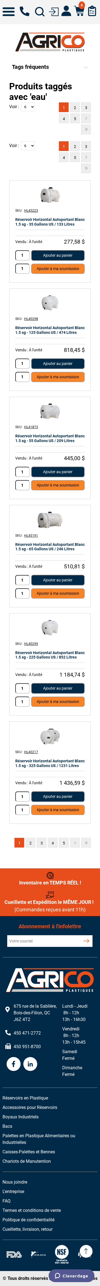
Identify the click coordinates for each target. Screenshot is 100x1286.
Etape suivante (86, 118)
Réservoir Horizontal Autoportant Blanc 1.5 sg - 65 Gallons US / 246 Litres (50, 546)
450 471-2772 (24, 11)
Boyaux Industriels (20, 1116)
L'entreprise (13, 1191)
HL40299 (31, 644)
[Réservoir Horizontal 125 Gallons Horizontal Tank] (50, 303)
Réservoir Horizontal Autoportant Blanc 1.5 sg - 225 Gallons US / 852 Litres (50, 655)
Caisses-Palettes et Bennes (28, 1151)
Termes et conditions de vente (31, 1210)
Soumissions (92, 11)
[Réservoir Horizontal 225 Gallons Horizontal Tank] (50, 628)
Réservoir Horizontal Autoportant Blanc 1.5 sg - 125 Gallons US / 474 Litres (50, 330)
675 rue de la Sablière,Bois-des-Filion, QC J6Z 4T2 (35, 1012)
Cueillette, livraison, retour (27, 1229)
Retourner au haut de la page (86, 1251)
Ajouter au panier (57, 255)
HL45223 (31, 211)
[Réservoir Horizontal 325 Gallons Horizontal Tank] (50, 736)
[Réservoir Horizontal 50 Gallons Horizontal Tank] (50, 411)
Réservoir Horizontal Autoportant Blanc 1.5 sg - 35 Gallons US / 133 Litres (50, 221)
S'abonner (86, 941)
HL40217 (31, 752)
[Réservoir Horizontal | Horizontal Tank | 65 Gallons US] (50, 519)
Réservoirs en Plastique (25, 1098)
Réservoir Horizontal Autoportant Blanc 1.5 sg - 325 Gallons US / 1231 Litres (50, 763)
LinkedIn (30, 1064)
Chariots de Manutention (26, 1161)
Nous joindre (14, 1182)
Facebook (14, 1064)
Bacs (7, 1126)
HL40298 (31, 319)
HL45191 (31, 536)
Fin (86, 129)
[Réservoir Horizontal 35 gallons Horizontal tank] (50, 195)
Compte (66, 11)
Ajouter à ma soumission (58, 268)
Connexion (54, 11)
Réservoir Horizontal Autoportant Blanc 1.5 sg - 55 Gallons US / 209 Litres (50, 438)
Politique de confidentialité (28, 1219)
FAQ (6, 1201)
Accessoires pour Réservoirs (29, 1107)
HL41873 (31, 427)
